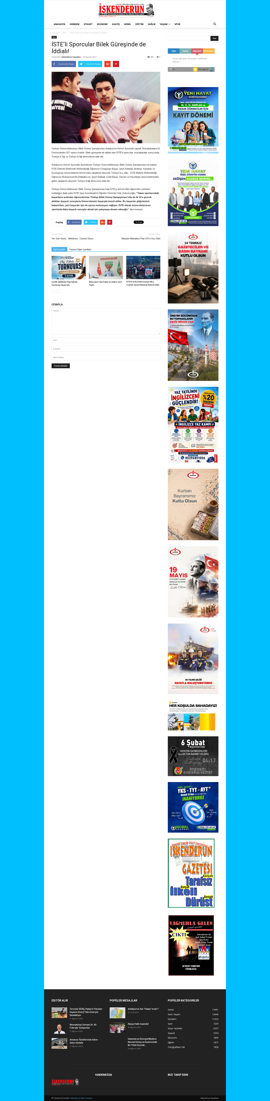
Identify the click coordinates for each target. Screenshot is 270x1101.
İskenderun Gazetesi (71, 57)
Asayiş (116, 24)
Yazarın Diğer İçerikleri (80, 249)
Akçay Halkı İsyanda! (138, 1024)
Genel (127, 24)
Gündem (74, 24)
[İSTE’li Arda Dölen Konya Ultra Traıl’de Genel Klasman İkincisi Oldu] (143, 267)
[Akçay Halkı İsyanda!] (117, 1027)
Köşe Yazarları (175, 1028)
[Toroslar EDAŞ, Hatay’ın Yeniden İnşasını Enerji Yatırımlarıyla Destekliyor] (59, 1012)
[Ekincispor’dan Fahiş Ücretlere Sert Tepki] (106, 267)
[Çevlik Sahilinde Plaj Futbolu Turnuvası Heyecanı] (69, 267)
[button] (214, 24)
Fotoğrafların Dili (176, 1047)
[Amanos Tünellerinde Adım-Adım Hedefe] (59, 1043)
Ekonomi (102, 24)
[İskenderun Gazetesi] (135, 10)
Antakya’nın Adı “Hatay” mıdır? (143, 1009)
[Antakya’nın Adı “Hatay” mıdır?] (117, 1012)
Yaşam (164, 24)
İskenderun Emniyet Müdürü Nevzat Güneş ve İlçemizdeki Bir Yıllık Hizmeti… (142, 1042)
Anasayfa (59, 24)
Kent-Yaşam (174, 1014)
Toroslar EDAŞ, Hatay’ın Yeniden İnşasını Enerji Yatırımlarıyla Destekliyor (86, 1012)
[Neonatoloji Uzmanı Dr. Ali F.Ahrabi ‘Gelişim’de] (59, 1028)
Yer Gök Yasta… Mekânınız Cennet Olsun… (73, 238)
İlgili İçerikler (59, 249)
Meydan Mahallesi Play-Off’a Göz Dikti (141, 238)
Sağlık (151, 24)
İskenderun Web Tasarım (81, 1098)
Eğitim (139, 24)
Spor (177, 24)
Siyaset (88, 24)
